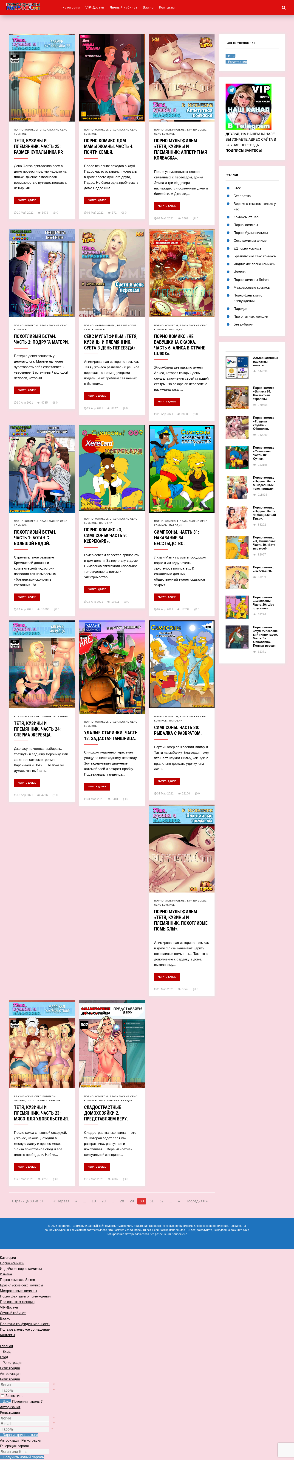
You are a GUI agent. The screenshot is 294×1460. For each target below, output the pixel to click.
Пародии (175, 329)
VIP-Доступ (94, 7)
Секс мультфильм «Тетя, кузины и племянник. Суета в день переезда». (111, 342)
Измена (63, 716)
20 (104, 1201)
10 (94, 1201)
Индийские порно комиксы (254, 264)
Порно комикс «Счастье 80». (263, 569)
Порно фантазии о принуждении (25, 1296)
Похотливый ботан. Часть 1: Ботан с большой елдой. (35, 537)
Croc (237, 188)
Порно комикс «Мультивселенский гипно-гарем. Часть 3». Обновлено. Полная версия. (265, 636)
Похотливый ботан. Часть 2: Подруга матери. (41, 339)
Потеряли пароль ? (27, 1401)
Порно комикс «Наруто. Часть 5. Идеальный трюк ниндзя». (264, 483)
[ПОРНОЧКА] (34, 6)
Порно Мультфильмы (169, 129)
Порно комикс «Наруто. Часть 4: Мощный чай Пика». (264, 513)
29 (132, 1201)
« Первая (62, 1201)
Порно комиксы (26, 129)
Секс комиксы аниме (250, 240)
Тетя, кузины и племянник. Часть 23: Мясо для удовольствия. (41, 1113)
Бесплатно (242, 196)
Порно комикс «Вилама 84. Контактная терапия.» (263, 393)
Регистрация (10, 1379)
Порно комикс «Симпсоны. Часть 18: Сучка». (263, 453)
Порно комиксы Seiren (251, 280)
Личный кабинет (123, 7)
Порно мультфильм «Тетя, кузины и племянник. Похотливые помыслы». (181, 920)
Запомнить (14, 1396)
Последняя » (197, 1201)
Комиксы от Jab (246, 217)
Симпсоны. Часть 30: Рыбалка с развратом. (178, 730)
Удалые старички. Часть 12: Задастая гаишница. (111, 735)
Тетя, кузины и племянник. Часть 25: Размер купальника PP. (38, 146)
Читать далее (27, 200)
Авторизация (10, 1407)
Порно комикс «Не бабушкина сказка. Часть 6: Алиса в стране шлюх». (179, 345)
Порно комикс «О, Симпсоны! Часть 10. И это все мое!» (264, 543)
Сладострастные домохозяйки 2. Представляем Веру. (106, 1113)
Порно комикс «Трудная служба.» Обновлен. (263, 423)
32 (161, 1201)
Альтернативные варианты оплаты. (265, 361)
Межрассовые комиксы (252, 287)
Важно (148, 7)
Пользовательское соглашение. (25, 1329)
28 (122, 1201)
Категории (71, 7)
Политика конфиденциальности (25, 1324)
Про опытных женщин (43, 1100)
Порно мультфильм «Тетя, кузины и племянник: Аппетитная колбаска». (180, 149)
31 (152, 1201)
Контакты (167, 7)
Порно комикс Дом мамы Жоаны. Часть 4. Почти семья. (108, 146)
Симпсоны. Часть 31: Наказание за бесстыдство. (176, 537)
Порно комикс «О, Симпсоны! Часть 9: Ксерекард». (105, 535)
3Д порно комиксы (248, 248)
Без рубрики (243, 324)
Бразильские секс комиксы (35, 716)
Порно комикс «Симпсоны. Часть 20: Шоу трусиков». (263, 603)
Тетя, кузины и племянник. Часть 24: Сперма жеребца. (37, 729)
